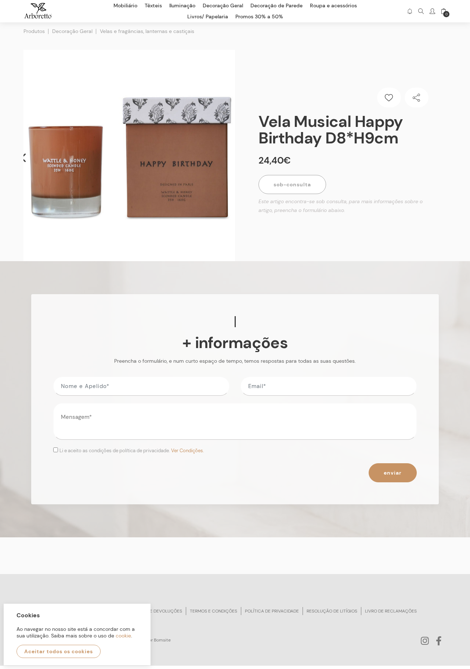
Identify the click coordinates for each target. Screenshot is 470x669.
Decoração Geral (72, 31)
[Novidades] (409, 11)
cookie (123, 635)
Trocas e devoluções (156, 611)
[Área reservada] (432, 11)
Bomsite (162, 640)
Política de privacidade (272, 611)
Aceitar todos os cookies (58, 651)
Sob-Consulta (292, 184)
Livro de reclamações (391, 611)
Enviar (393, 472)
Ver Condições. (187, 450)
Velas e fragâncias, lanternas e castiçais (147, 31)
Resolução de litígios (332, 611)
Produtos (34, 31)
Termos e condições (213, 611)
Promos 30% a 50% (259, 16)
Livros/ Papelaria (207, 16)
